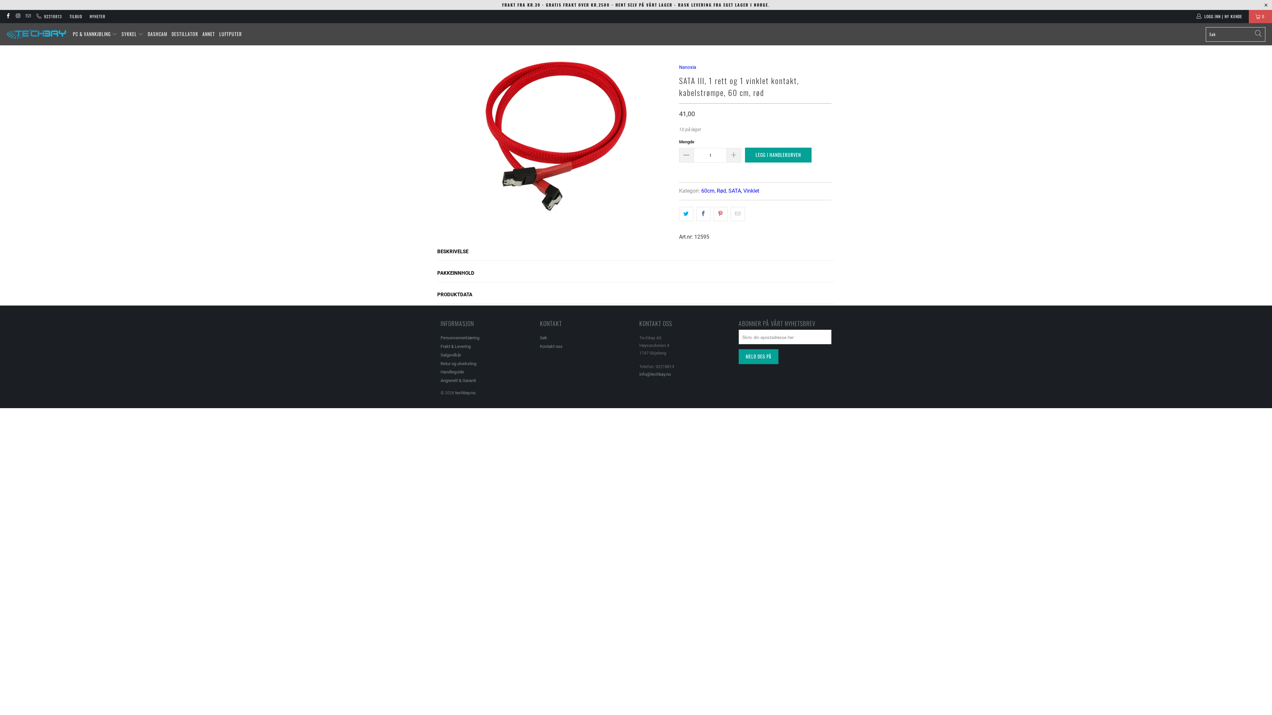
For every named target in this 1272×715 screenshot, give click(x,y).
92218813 (51, 16)
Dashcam (157, 33)
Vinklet (751, 191)
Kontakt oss (551, 346)
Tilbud (76, 16)
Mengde (686, 141)
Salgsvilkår (451, 355)
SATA (734, 191)
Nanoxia (687, 67)
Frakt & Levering (456, 346)
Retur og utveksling (458, 363)
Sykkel (130, 33)
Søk (543, 337)
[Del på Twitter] (686, 214)
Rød (721, 191)
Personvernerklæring (460, 337)
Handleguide (452, 371)
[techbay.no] (36, 34)
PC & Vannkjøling (92, 33)
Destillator (185, 33)
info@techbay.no (655, 374)
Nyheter (97, 16)
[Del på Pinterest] (721, 214)
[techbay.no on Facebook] (8, 16)
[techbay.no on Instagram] (18, 16)
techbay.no (465, 392)
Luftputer (230, 33)
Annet (208, 33)
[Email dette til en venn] (738, 214)
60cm (708, 191)
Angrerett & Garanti (458, 380)
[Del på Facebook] (703, 214)
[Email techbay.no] (28, 16)
